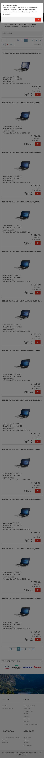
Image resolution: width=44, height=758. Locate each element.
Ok (38, 20)
